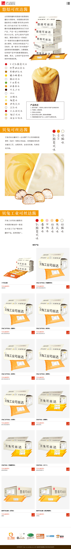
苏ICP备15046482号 (50, 547)
